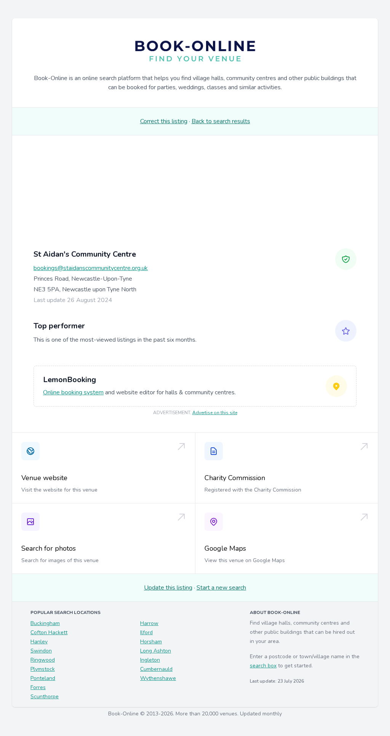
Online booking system (73, 392)
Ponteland (42, 678)
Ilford (146, 632)
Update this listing (168, 587)
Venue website (44, 477)
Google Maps (225, 548)
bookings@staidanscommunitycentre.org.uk (91, 268)
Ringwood (42, 660)
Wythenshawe (158, 678)
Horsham (151, 641)
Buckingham (45, 623)
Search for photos (48, 548)
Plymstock (42, 669)
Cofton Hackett (48, 632)
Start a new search (221, 587)
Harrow (149, 623)
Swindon (41, 650)
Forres (38, 687)
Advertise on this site (214, 413)
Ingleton (150, 660)
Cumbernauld (156, 669)
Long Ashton (155, 650)
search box (263, 665)
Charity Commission (235, 477)
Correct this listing (163, 121)
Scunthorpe (44, 696)
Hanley (39, 641)
